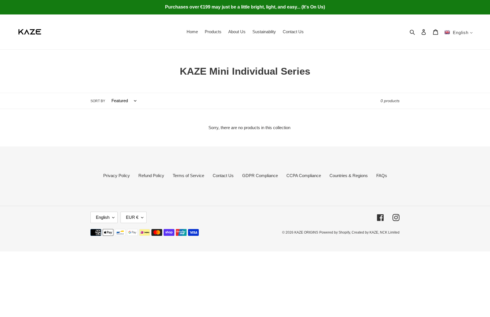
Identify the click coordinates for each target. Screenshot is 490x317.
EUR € (132, 217)
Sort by (97, 101)
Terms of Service (188, 175)
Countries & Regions (349, 175)
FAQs (381, 175)
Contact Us (223, 175)
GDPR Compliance (260, 175)
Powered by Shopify (334, 232)
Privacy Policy (116, 175)
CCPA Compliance (303, 175)
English (102, 217)
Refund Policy (151, 175)
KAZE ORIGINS (306, 232)
